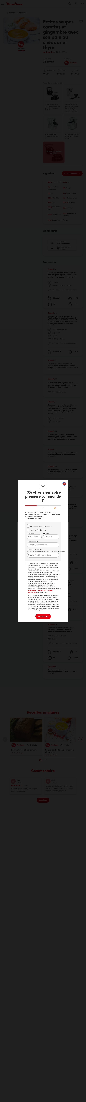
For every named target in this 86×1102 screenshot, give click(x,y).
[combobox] (34, 536)
